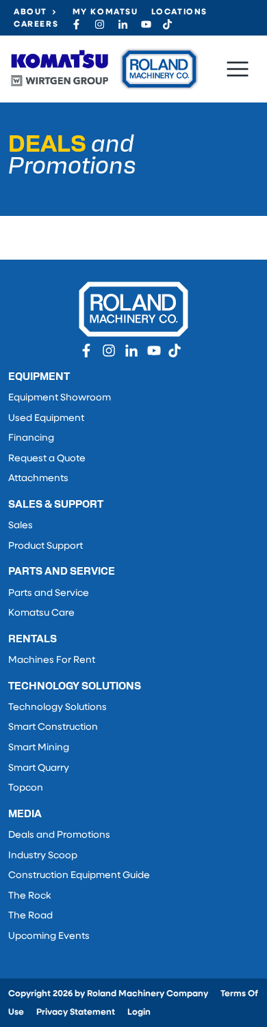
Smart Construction (53, 727)
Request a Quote (47, 459)
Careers (36, 24)
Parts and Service (48, 593)
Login (139, 1012)
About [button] (30, 12)
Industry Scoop (42, 856)
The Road (30, 916)
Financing (31, 438)
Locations (179, 12)
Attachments (38, 479)
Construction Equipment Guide (79, 876)
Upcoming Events (49, 936)
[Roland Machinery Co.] (104, 69)
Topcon (25, 788)
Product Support (45, 546)
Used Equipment (46, 418)
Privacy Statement (75, 1012)
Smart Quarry (38, 768)
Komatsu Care (41, 613)
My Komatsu (105, 12)
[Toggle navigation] (237, 69)
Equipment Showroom (59, 398)
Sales (20, 526)
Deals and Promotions (59, 835)
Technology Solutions (57, 707)
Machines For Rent (51, 660)
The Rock (29, 896)
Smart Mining (38, 748)
